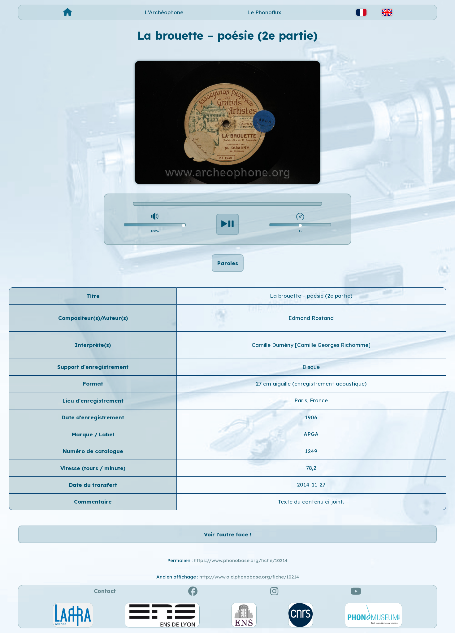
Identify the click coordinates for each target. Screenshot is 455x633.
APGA (311, 434)
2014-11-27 (311, 484)
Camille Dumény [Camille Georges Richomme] (311, 345)
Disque (311, 367)
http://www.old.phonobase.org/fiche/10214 (249, 577)
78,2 (311, 468)
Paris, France (311, 400)
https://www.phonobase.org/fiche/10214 (241, 560)
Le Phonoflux (264, 12)
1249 (311, 451)
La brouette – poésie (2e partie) (311, 295)
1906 (311, 417)
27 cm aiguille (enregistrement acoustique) (311, 383)
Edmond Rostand (311, 318)
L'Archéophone (164, 12)
